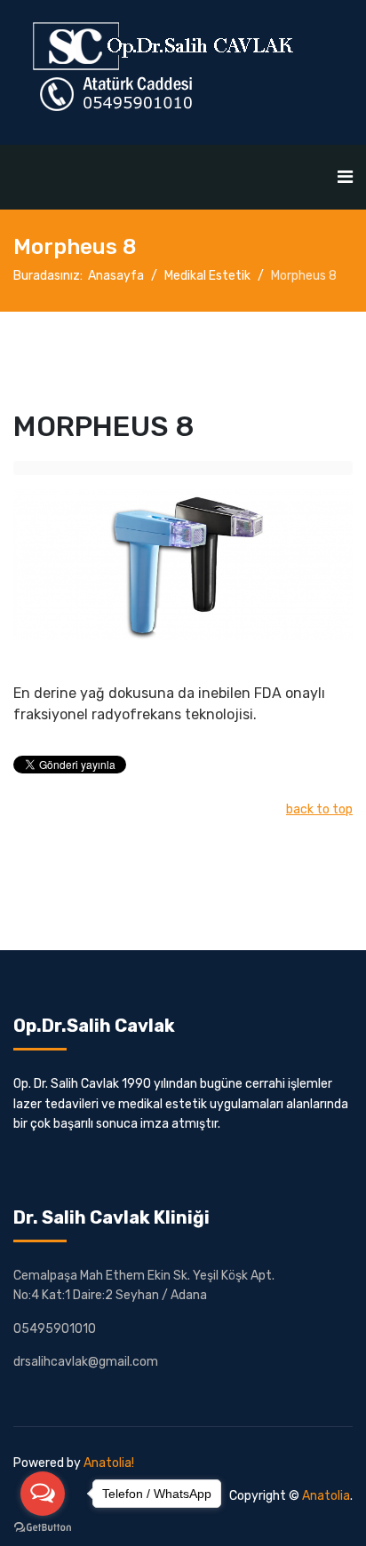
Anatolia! (109, 1463)
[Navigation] (345, 177)
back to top (319, 809)
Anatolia (326, 1495)
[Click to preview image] (183, 564)
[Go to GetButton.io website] (42, 1528)
